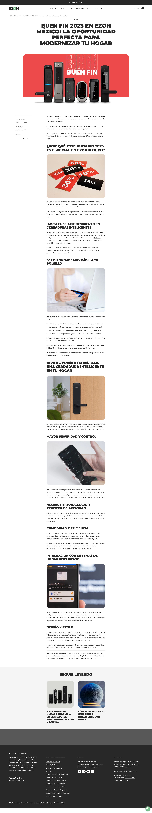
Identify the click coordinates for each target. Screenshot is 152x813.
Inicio (10, 16)
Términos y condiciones (17, 780)
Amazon (71, 341)
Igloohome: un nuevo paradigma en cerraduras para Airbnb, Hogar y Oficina (60, 716)
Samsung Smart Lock (54, 240)
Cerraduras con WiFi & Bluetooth (57, 774)
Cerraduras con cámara (54, 777)
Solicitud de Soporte (121, 780)
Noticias (16, 16)
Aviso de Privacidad (15, 778)
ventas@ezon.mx (124, 775)
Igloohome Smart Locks (54, 768)
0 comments (22, 122)
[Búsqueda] (134, 8)
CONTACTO (98, 9)
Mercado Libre (62, 341)
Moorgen (49, 771)
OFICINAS (70, 9)
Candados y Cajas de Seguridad (56, 790)
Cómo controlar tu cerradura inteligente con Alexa (91, 715)
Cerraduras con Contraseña (55, 784)
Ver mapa (127, 767)
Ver (82, 2)
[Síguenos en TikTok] (92, 771)
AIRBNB (61, 9)
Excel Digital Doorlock (69, 240)
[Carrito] (142, 8)
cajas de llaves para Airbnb (65, 250)
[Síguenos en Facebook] (79, 771)
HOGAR (53, 9)
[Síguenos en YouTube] (88, 771)
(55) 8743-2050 (130, 778)
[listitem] (16, 138)
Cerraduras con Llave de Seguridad (58, 793)
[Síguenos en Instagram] (84, 771)
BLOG (89, 9)
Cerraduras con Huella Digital (56, 780)
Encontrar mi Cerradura (54, 796)
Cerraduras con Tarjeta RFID (55, 787)
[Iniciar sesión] (138, 8)
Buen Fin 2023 (21, 130)
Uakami (63, 803)
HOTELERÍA (80, 9)
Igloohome (96, 238)
